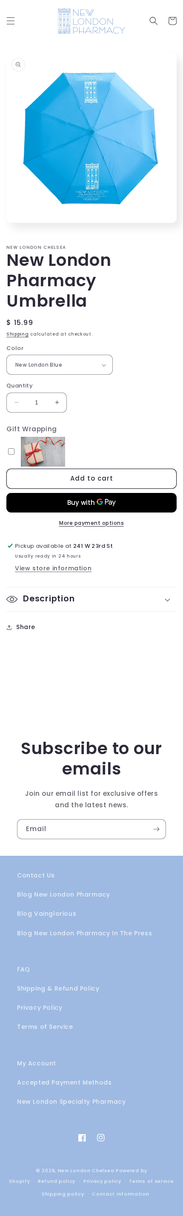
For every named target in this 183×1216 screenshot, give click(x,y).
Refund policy (56, 1181)
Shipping (17, 334)
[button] (10, 20)
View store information (53, 568)
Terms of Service (45, 1026)
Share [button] (25, 627)
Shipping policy (63, 1193)
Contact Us (36, 875)
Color (14, 348)
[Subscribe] (156, 829)
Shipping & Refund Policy (58, 988)
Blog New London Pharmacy (63, 894)
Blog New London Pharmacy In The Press (84, 933)
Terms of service (151, 1181)
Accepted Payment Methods (64, 1082)
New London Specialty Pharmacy (71, 1101)
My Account (36, 1063)
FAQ (23, 969)
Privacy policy (102, 1181)
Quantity (19, 386)
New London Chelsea (86, 1170)
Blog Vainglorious (46, 913)
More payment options (91, 523)
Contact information (120, 1193)
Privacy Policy (39, 1007)
